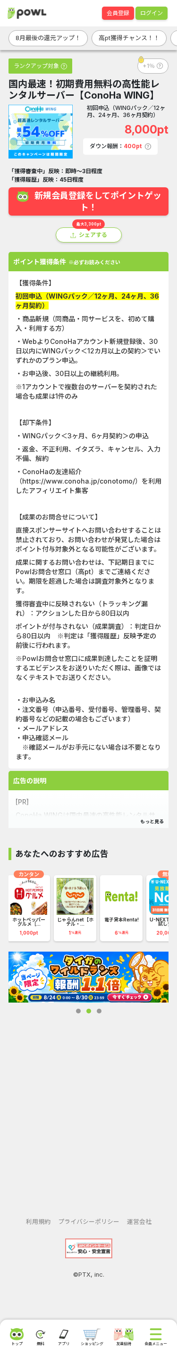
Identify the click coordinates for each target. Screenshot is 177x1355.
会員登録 (118, 13)
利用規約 (38, 1221)
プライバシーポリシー (88, 1221)
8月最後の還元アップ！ (48, 38)
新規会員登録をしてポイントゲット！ (97, 201)
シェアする (93, 234)
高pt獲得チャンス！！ (129, 38)
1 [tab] (78, 1011)
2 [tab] (88, 1011)
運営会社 (139, 1221)
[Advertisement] (88, 1108)
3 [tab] (99, 1011)
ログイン (151, 13)
